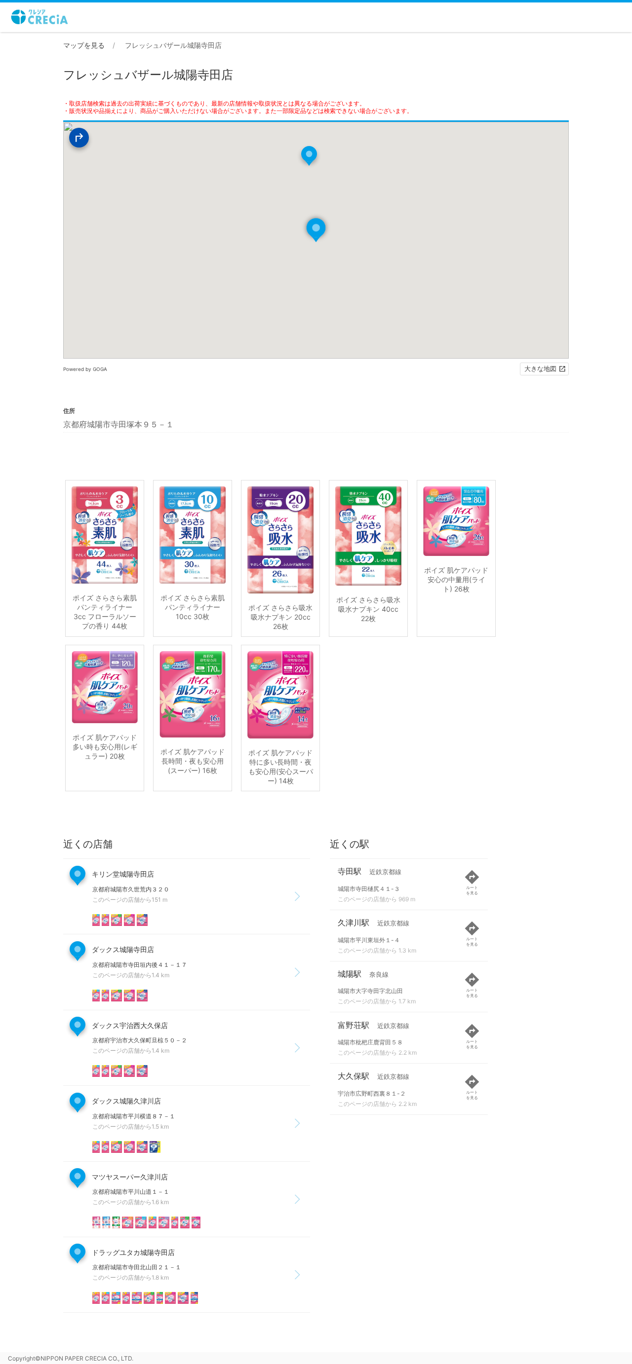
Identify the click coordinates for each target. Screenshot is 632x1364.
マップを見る (84, 45)
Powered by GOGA (85, 369)
